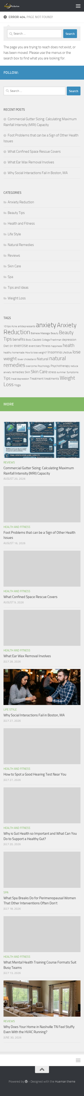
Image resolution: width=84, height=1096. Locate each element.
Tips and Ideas (18, 287)
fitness (46, 346)
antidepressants (26, 326)
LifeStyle (67, 352)
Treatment (37, 378)
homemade (18, 352)
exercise (21, 345)
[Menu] (78, 6)
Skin (27, 372)
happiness (56, 346)
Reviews (14, 255)
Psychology (44, 366)
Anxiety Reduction (21, 202)
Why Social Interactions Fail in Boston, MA (38, 173)
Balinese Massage (40, 333)
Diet (6, 346)
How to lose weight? (36, 352)
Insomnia (55, 352)
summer (61, 372)
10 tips (7, 326)
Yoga (17, 385)
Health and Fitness (21, 223)
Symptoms (72, 372)
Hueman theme (65, 1081)
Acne (14, 326)
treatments (51, 378)
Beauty (54, 333)
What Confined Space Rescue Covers (34, 151)
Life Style (14, 234)
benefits (19, 339)
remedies (18, 372)
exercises (35, 346)
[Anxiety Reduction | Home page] (17, 6)
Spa (10, 277)
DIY (11, 346)
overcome (31, 366)
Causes (36, 339)
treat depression (20, 378)
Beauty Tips (16, 213)
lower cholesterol (27, 359)
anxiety (46, 325)
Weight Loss (17, 298)
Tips (7, 378)
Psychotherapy (60, 366)
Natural (43, 359)
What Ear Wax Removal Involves (31, 162)
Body (29, 339)
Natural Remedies (21, 245)
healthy (7, 352)
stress (52, 372)
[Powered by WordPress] (26, 1081)
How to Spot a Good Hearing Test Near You (35, 774)
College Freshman (51, 339)
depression (69, 339)
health (68, 345)
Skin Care (14, 266)
